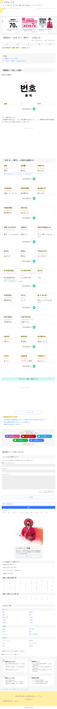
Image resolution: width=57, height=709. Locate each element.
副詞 (30, 614)
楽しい (42, 512)
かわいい (37, 512)
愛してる (4, 512)
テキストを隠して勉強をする (29, 379)
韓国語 (4, 626)
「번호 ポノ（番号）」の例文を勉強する (15, 61)
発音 (30, 631)
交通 (3, 645)
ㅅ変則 (31, 622)
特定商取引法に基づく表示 (8, 701)
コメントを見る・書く (28, 412)
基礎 (20, 5)
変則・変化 (5, 617)
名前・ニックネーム (8, 463)
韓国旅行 (28, 5)
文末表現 (31, 629)
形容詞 (31, 612)
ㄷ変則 (4, 622)
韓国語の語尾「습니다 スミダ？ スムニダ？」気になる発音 (18, 174)
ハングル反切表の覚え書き (38, 680)
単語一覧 (9, 5)
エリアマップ (5, 640)
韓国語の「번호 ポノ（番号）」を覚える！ (22, 38)
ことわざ (4, 634)
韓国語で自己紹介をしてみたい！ (13, 424)
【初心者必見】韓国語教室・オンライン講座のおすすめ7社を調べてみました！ (25, 419)
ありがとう (14, 512)
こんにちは (21, 512)
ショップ (34, 5)
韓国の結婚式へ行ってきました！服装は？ (15, 681)
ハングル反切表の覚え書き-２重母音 (40, 681)
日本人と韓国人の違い (10, 680)
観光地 (31, 640)
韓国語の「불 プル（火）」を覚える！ (10, 654)
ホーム (4, 5)
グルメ (4, 643)
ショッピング (32, 643)
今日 (46, 512)
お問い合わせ (16, 701)
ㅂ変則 (31, 617)
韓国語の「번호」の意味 (11, 58)
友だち (21, 440)
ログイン (39, 5)
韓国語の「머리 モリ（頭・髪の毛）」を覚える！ (13, 651)
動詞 (3, 612)
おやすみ (27, 512)
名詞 (3, 614)
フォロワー (13, 436)
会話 (23, 5)
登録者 (29, 436)
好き (9, 512)
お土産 (31, 645)
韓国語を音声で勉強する (8, 564)
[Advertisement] (28, 140)
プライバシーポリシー (7, 700)
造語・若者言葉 (33, 634)
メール (4, 468)
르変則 (31, 620)
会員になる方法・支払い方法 (9, 567)
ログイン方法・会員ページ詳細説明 (11, 570)
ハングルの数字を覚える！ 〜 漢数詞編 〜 (15, 281)
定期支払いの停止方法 (8, 573)
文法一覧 (15, 5)
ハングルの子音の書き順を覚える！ (40, 683)
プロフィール (28, 556)
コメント (5, 474)
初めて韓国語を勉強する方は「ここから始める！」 (17, 422)
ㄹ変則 (4, 620)
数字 (32, 512)
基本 (3, 629)
